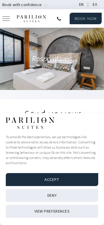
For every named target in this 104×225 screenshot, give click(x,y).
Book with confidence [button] (22, 5)
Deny (52, 195)
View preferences (52, 211)
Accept (51, 180)
